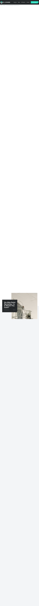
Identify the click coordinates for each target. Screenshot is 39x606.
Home (1, 5)
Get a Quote (34, 2)
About (19, 2)
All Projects (23, 2)
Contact (28, 2)
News (4, 5)
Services (15, 2)
